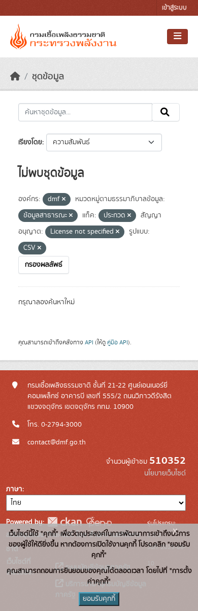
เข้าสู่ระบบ (174, 8)
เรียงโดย (30, 142)
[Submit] (166, 112)
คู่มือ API (117, 342)
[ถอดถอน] (63, 200)
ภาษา (14, 489)
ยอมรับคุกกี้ (99, 599)
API (89, 342)
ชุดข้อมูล (48, 76)
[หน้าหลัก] (15, 76)
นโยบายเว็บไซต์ (165, 473)
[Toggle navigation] (177, 36)
